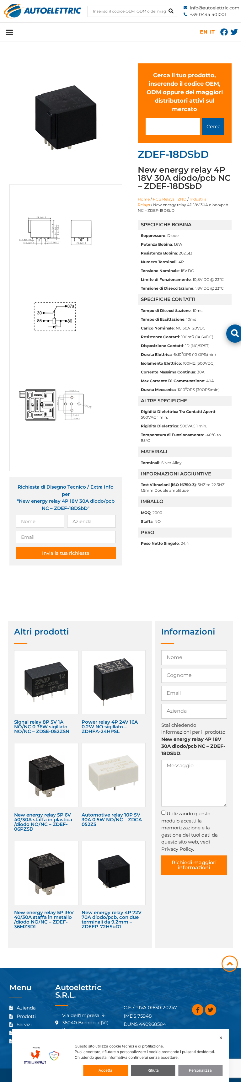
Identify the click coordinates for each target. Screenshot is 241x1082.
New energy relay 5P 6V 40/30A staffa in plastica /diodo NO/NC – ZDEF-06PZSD (43, 822)
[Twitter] (234, 32)
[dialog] (120, 1055)
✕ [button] (221, 1037)
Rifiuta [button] (153, 1070)
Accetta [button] (105, 1070)
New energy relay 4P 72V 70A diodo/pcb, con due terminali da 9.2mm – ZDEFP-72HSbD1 (112, 919)
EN (203, 32)
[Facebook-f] (197, 1009)
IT (212, 32)
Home (144, 199)
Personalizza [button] (200, 1070)
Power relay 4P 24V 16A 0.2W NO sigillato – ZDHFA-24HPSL (110, 726)
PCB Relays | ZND (169, 199)
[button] (9, 32)
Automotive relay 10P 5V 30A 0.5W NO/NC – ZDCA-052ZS (113, 819)
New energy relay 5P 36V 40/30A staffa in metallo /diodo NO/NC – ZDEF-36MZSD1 (44, 919)
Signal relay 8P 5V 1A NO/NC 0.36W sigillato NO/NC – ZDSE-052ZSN (41, 726)
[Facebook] (224, 32)
